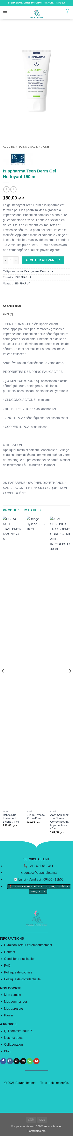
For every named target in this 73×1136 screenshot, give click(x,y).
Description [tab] (12, 306)
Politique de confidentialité (22, 979)
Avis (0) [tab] (8, 314)
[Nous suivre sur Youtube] (36, 1061)
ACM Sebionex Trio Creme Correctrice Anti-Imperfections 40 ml (60, 821)
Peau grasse (31, 271)
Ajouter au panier (43, 260)
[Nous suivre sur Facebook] (3, 1061)
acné (45, 146)
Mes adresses (13, 1008)
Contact (9, 952)
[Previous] (3, 678)
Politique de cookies (18, 972)
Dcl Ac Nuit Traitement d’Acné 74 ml (11, 818)
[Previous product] (13, 189)
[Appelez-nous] (30, 1061)
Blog (7, 1051)
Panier (8, 1015)
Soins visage (28, 146)
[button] (5, 12)
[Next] (70, 678)
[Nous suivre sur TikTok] (16, 1061)
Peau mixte (46, 271)
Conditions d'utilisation (19, 958)
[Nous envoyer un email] (23, 1061)
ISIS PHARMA (22, 283)
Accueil (9, 146)
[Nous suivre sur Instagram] (10, 1061)
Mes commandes (16, 1001)
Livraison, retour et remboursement (28, 945)
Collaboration (13, 1044)
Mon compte (12, 994)
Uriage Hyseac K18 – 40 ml (35, 816)
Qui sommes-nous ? (18, 1031)
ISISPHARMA (23, 277)
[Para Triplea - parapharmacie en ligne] (36, 12)
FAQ (7, 965)
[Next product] (6, 189)
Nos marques (13, 1037)
